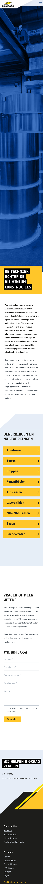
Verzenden (12, 719)
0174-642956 (7, 774)
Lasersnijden (15, 502)
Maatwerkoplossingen (14, 842)
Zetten (11, 461)
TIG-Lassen (14, 492)
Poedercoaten (16, 534)
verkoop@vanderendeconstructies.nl (19, 778)
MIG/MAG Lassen (18, 513)
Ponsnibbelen (16, 481)
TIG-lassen (9, 867)
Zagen (11, 523)
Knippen (12, 471)
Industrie (8, 830)
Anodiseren (14, 450)
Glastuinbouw (10, 834)
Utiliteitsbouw (10, 838)
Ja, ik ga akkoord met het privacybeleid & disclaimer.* (22, 709)
